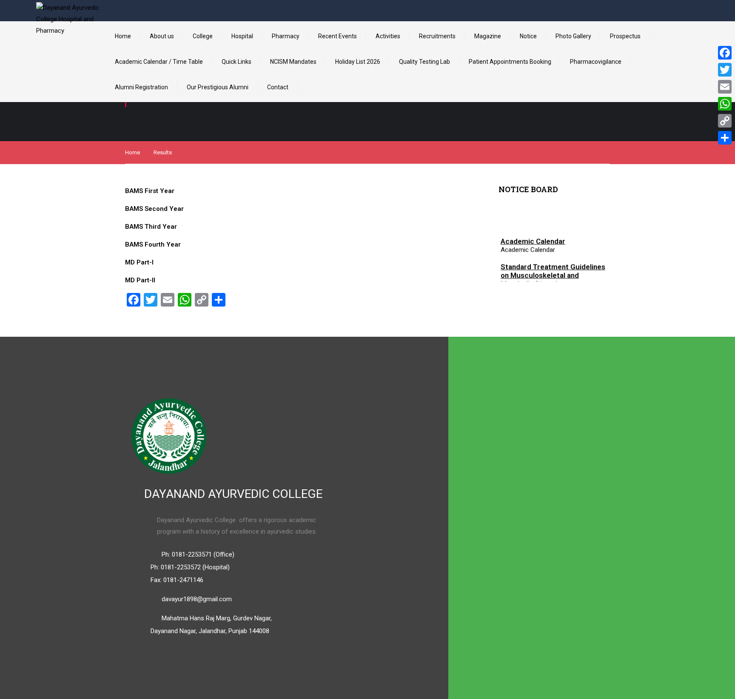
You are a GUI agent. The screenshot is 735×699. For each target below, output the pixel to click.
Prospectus (625, 36)
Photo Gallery (573, 36)
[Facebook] (724, 52)
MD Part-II (140, 280)
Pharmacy (285, 36)
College (203, 36)
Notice (528, 36)
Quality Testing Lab (424, 61)
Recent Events (337, 36)
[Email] (724, 86)
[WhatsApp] (724, 103)
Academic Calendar (533, 240)
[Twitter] (724, 69)
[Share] (724, 137)
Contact (277, 87)
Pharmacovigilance (595, 61)
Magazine (487, 36)
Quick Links (236, 61)
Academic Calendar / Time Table (159, 61)
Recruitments (437, 36)
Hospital (242, 36)
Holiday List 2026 (357, 61)
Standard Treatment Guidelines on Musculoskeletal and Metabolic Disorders (553, 274)
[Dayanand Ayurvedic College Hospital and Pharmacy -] (68, 34)
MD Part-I (139, 262)
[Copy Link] (724, 120)
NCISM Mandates (293, 61)
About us (162, 36)
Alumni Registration (141, 87)
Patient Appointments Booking (510, 61)
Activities (388, 36)
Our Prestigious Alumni (217, 87)
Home (123, 36)
